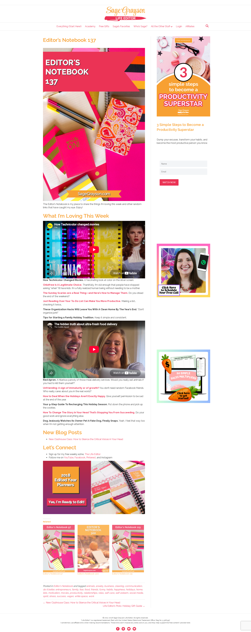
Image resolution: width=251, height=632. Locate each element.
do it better (48, 589)
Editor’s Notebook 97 (53, 574)
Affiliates (189, 26)
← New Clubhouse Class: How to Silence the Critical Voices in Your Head (81, 602)
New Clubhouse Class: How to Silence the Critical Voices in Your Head (86, 439)
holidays (130, 589)
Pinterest (91, 457)
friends (94, 589)
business (109, 586)
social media (136, 592)
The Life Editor (93, 454)
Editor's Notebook (63, 586)
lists (45, 592)
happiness (119, 589)
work (91, 596)
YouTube (68, 457)
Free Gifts (104, 26)
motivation (54, 592)
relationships (90, 592)
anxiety (99, 586)
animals (90, 586)
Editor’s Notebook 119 (122, 574)
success (61, 596)
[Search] (206, 26)
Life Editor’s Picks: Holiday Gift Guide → (124, 606)
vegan (70, 596)
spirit (45, 596)
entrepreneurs (63, 589)
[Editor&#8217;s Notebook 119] (128, 548)
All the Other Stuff (160, 26)
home (139, 589)
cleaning (119, 586)
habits (109, 589)
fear (81, 589)
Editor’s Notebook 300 (88, 574)
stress (52, 596)
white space (81, 596)
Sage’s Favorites (121, 26)
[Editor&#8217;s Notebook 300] (93, 548)
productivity (76, 592)
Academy (90, 26)
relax (101, 592)
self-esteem (121, 592)
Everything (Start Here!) (69, 26)
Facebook (80, 457)
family (75, 589)
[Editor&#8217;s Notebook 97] (59, 548)
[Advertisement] (183, 217)
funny (102, 589)
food (87, 589)
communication (133, 586)
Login (179, 26)
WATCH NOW (169, 182)
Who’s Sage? (140, 26)
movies (65, 592)
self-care (109, 592)
